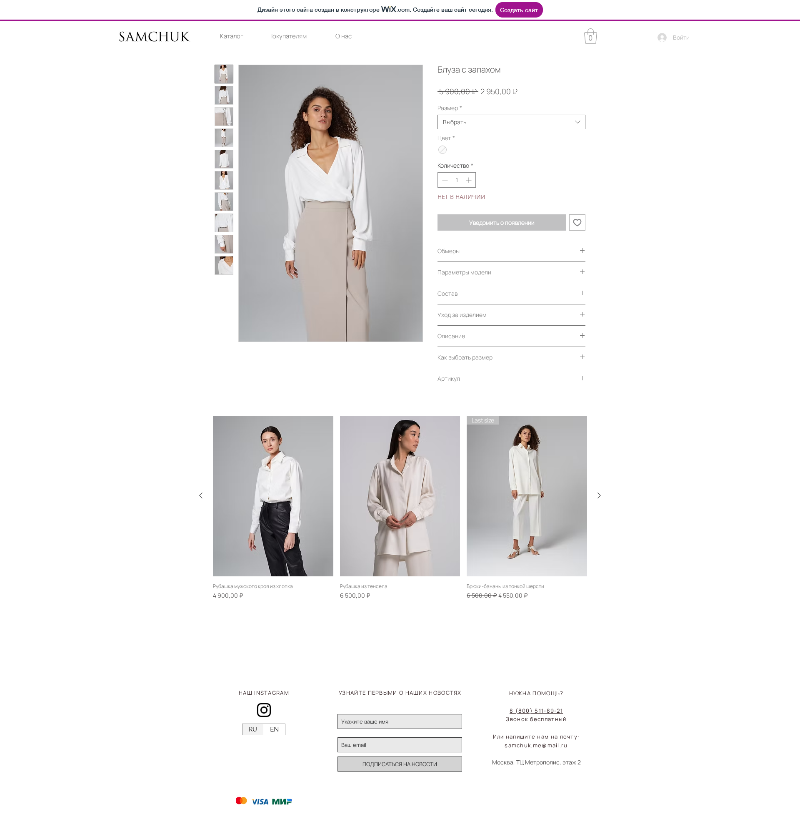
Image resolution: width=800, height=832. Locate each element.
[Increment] (469, 180)
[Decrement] (444, 180)
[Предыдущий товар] (201, 495)
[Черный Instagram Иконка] (264, 710)
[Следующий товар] (599, 495)
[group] (400, 507)
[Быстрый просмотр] (273, 496)
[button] (231, 36)
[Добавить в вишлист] (577, 222)
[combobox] (511, 122)
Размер (450, 107)
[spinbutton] (456, 180)
